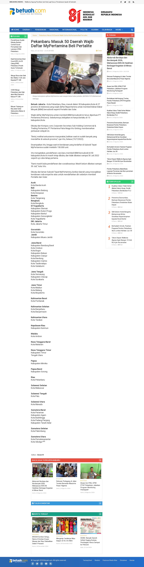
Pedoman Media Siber (110, 560)
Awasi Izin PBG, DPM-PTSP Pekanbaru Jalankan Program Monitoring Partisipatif (90, 486)
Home (16, 29)
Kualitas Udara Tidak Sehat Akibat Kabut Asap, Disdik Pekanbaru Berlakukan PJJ (118, 112)
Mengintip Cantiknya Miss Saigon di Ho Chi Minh (65, 539)
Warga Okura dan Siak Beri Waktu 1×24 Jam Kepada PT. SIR (18, 77)
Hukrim (94, 29)
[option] (58, 2)
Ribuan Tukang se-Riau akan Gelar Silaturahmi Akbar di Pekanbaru (18, 109)
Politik (84, 29)
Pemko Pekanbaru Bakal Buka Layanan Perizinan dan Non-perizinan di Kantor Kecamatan (120, 171)
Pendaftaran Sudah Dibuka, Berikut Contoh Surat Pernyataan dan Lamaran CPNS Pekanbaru (17, 46)
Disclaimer (123, 560)
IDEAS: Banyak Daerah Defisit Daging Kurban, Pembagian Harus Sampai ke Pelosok (90, 541)
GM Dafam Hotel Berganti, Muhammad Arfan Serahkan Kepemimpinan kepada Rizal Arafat (119, 137)
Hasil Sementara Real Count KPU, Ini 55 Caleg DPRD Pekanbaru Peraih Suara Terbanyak (18, 63)
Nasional (54, 29)
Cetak (99, 50)
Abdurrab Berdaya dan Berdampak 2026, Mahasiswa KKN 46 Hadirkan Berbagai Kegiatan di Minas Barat (42, 486)
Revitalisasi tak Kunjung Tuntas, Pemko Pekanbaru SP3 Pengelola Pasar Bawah (118, 100)
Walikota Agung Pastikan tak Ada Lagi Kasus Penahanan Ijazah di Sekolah (50, 2)
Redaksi (97, 560)
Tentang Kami (87, 560)
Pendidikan (40, 29)
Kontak (132, 560)
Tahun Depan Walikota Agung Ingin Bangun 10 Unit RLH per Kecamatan (119, 160)
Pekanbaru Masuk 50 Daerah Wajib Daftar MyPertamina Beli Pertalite (63, 35)
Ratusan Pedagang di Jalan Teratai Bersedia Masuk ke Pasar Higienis (66, 483)
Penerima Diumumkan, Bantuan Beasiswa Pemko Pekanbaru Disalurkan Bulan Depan (118, 125)
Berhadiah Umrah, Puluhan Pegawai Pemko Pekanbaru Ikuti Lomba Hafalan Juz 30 (119, 149)
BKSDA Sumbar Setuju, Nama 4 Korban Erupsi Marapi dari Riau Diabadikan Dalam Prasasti (42, 540)
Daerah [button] (26, 29)
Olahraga (107, 29)
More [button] (118, 29)
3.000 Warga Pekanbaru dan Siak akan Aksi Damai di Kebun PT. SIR (18, 93)
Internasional (69, 29)
